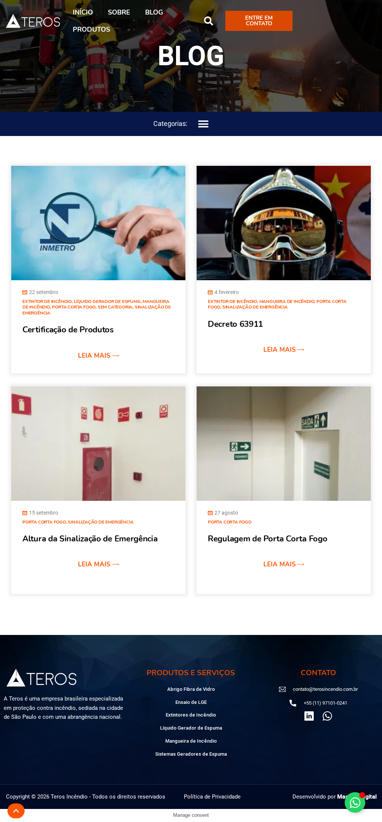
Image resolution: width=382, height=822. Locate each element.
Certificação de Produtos (68, 329)
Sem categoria (115, 307)
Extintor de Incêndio (47, 301)
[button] (208, 20)
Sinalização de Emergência (255, 307)
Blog (154, 12)
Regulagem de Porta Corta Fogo (267, 538)
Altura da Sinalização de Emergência (90, 538)
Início (83, 12)
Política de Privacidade (212, 796)
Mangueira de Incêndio (286, 301)
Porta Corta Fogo (74, 307)
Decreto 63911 (235, 324)
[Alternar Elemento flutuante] (355, 802)
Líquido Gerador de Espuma (107, 301)
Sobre (119, 12)
